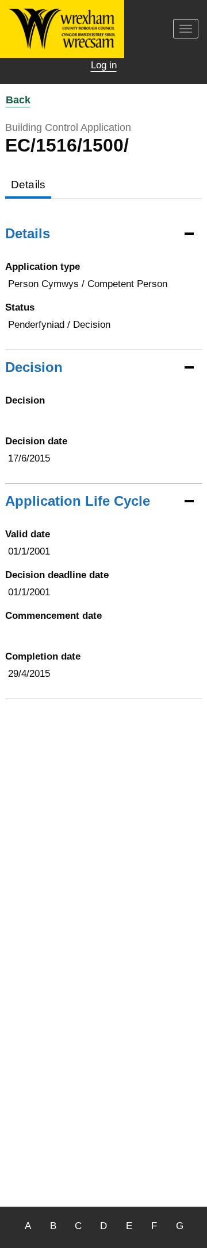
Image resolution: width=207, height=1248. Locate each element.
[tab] (28, 186)
